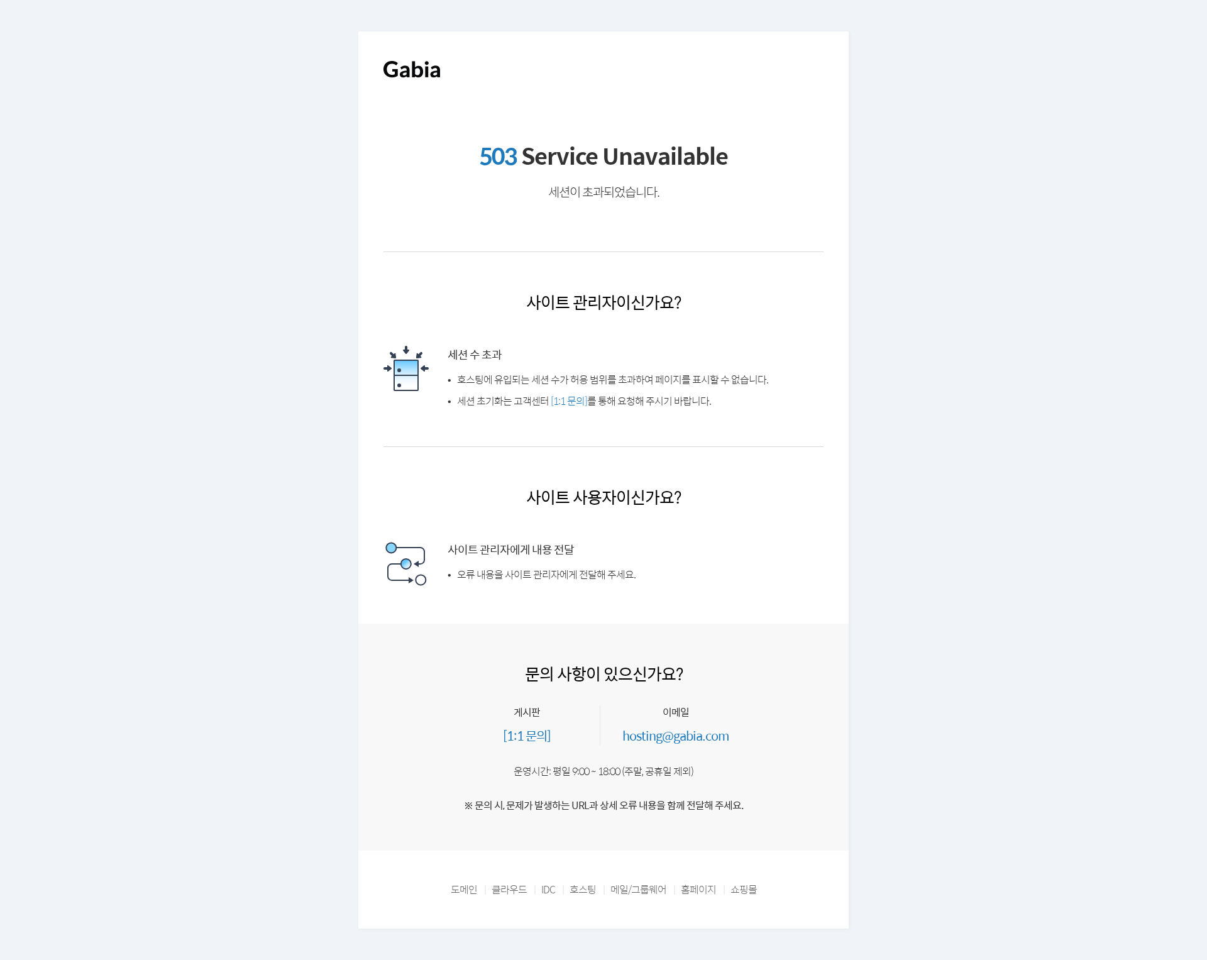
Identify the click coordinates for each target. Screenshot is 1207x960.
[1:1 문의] (569, 401)
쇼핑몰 (743, 889)
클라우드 (509, 889)
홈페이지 (698, 889)
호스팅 (583, 889)
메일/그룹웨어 (638, 889)
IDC (548, 889)
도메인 (464, 889)
